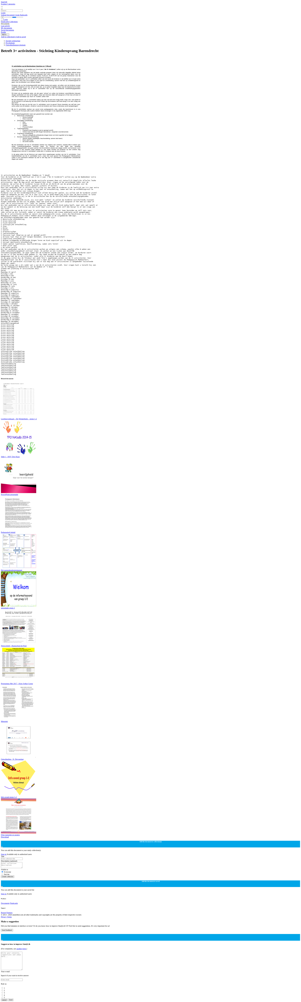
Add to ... (5, 34)
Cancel (4, 1000)
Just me (6, 874)
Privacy (4, 917)
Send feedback (7, 930)
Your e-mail (5, 972)
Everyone (7, 872)
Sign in (4, 854)
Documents (5, 903)
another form (21, 949)
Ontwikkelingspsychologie (16, 45)
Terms (9, 917)
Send (10, 1000)
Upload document (8, 15)
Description (9, 861)
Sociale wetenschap (13, 41)
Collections (13, 22)
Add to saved (21, 37)
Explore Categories (8, 4)
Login (3, 13)
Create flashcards (21, 15)
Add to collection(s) (8, 37)
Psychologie (10, 43)
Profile (3, 32)
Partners (9, 913)
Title (2, 856)
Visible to (4, 870)
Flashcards (5, 22)
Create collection (7, 876)
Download (5, 837)
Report (3, 913)
